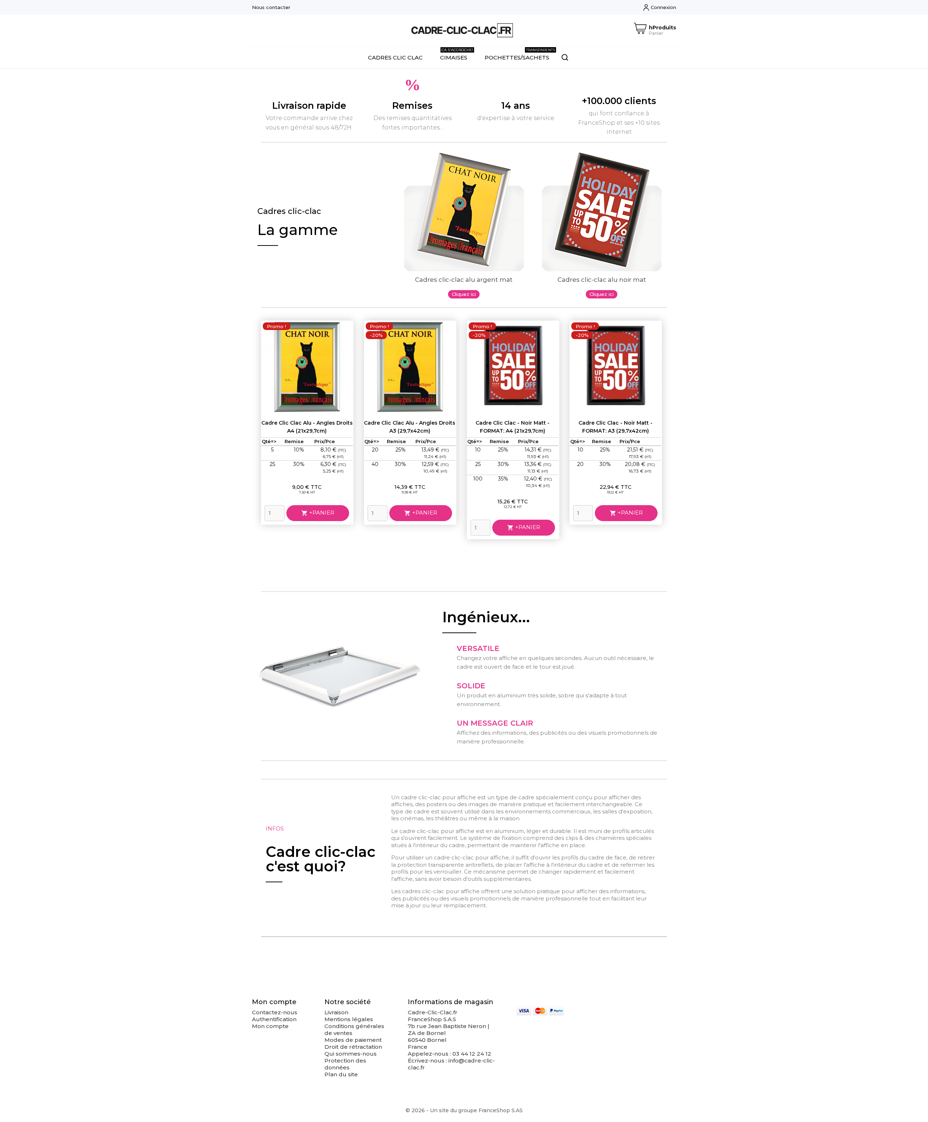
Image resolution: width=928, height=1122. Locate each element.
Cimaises (456, 54)
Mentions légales (348, 1019)
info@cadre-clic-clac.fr (451, 1064)
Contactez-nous (274, 1012)
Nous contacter (271, 7)
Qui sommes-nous (350, 1053)
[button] (464, 294)
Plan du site (341, 1074)
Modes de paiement (353, 1039)
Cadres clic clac (395, 57)
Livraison (336, 1012)
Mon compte (270, 1026)
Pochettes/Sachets (520, 54)
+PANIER (317, 512)
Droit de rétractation (353, 1046)
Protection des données (345, 1064)
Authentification (274, 1019)
